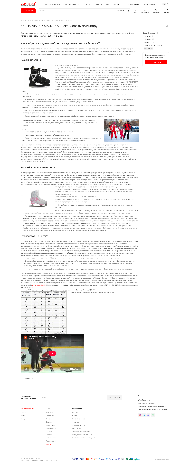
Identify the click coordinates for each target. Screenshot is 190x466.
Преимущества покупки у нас (82, 435)
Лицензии (49, 419)
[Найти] (127, 10)
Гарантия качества (78, 425)
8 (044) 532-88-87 (134, 4)
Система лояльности (79, 419)
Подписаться (114, 397)
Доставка (75, 412)
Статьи (48, 444)
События (49, 431)
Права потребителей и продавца (83, 438)
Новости (49, 435)
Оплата (74, 416)
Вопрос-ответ (77, 428)
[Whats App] (153, 415)
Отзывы (49, 422)
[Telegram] (144, 415)
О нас (48, 408)
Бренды (23, 419)
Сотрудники (50, 425)
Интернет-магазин (28, 408)
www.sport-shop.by (39, 285)
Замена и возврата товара (81, 431)
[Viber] (148, 415)
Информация (77, 408)
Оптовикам (75, 422)
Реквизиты (50, 416)
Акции (23, 416)
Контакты (49, 412)
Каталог (24, 412)
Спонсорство (51, 438)
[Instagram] (140, 415)
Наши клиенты (51, 428)
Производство (51, 441)
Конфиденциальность (162, 460)
